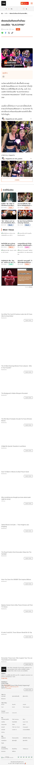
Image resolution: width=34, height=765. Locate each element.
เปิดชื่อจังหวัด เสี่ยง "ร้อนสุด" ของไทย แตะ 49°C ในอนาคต (8, 261)
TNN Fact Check (16, 759)
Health (24, 737)
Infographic (25, 759)
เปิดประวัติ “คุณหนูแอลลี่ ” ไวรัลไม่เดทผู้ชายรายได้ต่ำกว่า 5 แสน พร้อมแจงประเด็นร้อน (25, 261)
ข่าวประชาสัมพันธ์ (26, 762)
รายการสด (3, 728)
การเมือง (3, 754)
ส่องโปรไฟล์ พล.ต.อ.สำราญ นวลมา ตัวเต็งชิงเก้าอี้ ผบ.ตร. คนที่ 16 (8, 244)
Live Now (25, 3)
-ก (6, 9)
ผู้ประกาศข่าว (25, 728)
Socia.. (27, 264)
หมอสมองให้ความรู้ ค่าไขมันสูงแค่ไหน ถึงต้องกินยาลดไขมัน (25, 244)
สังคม (24, 752)
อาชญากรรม (4, 757)
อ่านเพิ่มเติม (17, 180)
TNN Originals (26, 739)
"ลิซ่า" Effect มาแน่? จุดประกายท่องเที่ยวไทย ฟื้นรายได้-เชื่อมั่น (8, 222)
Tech (2, 739)
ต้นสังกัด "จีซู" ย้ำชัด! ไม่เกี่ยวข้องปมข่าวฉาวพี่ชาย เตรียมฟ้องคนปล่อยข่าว (7, 204)
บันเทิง (6, 13)
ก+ (12, 9)
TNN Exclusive (15, 752)
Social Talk (25, 754)
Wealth (14, 737)
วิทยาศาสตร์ (14, 754)
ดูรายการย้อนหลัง (15, 728)
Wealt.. (10, 225)
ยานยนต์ (3, 759)
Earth (10, 264)
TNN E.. (11, 247)
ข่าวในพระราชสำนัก (5, 752)
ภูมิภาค (24, 757)
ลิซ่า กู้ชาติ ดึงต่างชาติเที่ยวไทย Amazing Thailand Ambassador (25, 222)
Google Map (4, 710)
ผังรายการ (3, 731)
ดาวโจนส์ (3, 762)
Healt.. (27, 247)
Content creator (5, 745)
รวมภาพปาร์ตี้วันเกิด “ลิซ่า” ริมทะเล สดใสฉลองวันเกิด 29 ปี (25, 204)
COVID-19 (14, 762)
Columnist (14, 745)
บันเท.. (10, 208)
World (2, 737)
